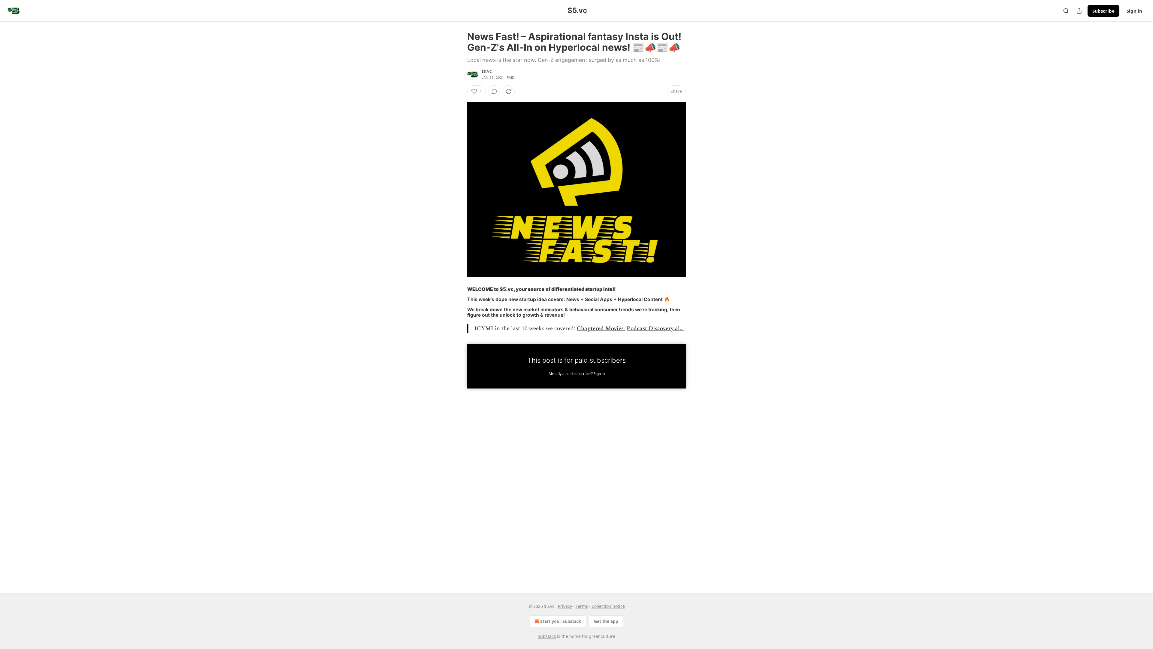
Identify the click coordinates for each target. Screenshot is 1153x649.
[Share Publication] (1079, 11)
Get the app (606, 621)
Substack (547, 636)
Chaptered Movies (600, 328)
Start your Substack (560, 621)
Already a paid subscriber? (577, 373)
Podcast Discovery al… (655, 328)
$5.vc (487, 71)
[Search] (1066, 11)
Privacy (565, 606)
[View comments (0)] (494, 91)
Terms (582, 606)
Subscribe (1103, 11)
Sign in (1134, 11)
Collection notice (608, 606)
